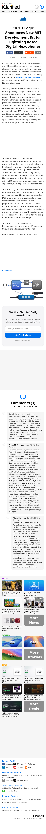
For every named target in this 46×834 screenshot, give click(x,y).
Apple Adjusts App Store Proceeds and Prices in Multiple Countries (32, 594)
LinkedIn (9, 767)
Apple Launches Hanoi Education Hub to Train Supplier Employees (31, 611)
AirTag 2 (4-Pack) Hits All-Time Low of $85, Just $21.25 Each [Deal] (33, 680)
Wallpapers (19, 799)
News (4, 799)
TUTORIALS (13, 11)
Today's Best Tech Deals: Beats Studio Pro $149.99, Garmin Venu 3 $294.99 (10, 714)
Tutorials (10, 799)
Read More (7, 270)
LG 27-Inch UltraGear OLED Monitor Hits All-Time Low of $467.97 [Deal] (11, 697)
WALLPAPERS (24, 11)
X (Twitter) (20, 764)
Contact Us (35, 811)
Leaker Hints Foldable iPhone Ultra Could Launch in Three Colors (12, 628)
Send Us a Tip (25, 811)
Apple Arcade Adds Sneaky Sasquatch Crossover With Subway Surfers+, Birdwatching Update (11, 612)
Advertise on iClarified (10, 811)
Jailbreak (13, 802)
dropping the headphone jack (29, 77)
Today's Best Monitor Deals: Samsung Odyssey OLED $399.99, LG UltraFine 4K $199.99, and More (33, 698)
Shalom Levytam (32, 57)
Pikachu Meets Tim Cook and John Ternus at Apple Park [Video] (11, 594)
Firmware (5, 802)
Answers (37, 799)
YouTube (20, 767)
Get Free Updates (23, 335)
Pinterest (31, 764)
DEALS (42, 11)
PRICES (34, 11)
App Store (9, 780)
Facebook (9, 764)
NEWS (4, 11)
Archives (21, 802)
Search (26, 802)
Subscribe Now (11, 791)
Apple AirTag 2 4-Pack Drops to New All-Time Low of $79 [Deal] (11, 680)
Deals (31, 799)
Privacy (41, 819)
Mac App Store (22, 780)
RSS (29, 767)
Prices (26, 799)
